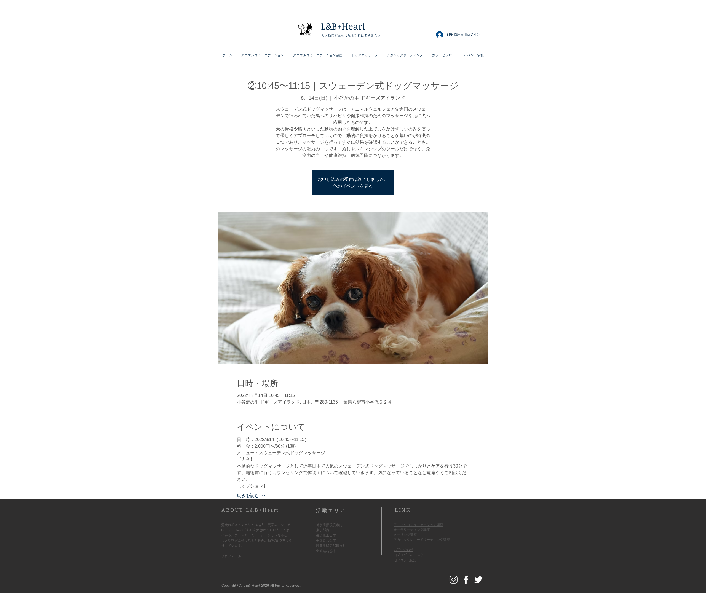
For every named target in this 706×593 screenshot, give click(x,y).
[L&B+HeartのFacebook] (466, 579)
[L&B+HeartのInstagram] (453, 579)
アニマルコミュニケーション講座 (418, 525)
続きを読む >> (251, 495)
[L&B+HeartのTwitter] (478, 579)
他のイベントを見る (353, 186)
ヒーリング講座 (405, 535)
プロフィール (232, 556)
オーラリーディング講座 (412, 530)
